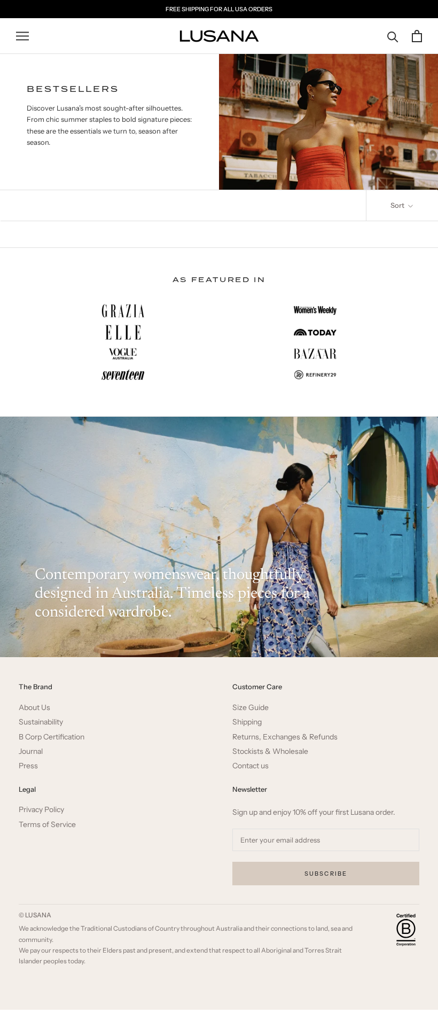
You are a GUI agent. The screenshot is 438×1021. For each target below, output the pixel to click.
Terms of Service (47, 825)
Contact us (250, 766)
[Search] (392, 36)
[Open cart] (417, 36)
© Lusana (35, 915)
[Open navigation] (22, 36)
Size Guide (250, 708)
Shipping (247, 722)
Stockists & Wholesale (270, 751)
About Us (34, 708)
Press (28, 766)
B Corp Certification (51, 737)
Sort (398, 205)
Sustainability (41, 722)
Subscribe (326, 873)
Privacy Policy (41, 810)
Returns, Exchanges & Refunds (285, 737)
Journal (31, 751)
